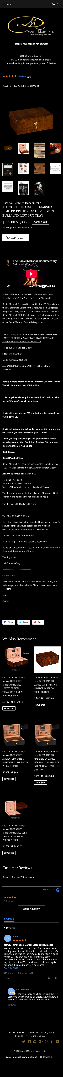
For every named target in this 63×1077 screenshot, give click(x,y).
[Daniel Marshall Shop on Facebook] (29, 1042)
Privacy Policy (47, 1032)
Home (28, 76)
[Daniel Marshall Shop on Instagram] (46, 1042)
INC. (45, 1051)
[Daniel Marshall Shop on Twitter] (23, 1042)
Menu (9, 4)
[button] (10, 972)
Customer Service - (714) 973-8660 (22, 1032)
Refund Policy (21, 1035)
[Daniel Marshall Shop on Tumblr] (51, 1042)
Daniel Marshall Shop (30, 1051)
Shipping (6, 227)
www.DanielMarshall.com (43, 467)
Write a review (27, 877)
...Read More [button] (11, 967)
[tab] (31, 908)
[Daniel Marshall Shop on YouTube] (57, 1042)
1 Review (21, 76)
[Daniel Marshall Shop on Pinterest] (34, 1042)
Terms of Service (37, 1035)
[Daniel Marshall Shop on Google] (40, 1042)
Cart (58, 4)
